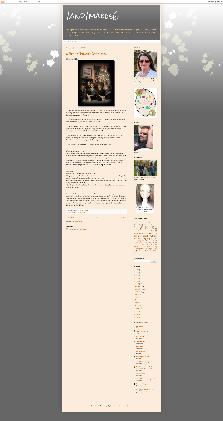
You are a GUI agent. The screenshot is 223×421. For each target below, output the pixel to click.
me (147, 239)
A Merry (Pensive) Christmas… (87, 53)
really (153, 242)
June (136, 297)
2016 (137, 270)
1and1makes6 (92, 15)
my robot (142, 241)
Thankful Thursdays (142, 246)
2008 (137, 317)
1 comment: (85, 210)
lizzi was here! (141, 374)
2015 (137, 273)
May (136, 300)
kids (151, 233)
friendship (151, 228)
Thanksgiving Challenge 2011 (145, 249)
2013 (137, 278)
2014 (137, 275)
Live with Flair (141, 341)
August (137, 294)
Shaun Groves (140, 351)
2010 (137, 311)
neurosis (150, 240)
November (138, 289)
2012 (137, 281)
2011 (137, 284)
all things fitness (140, 223)
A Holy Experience (142, 331)
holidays (136, 233)
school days (152, 244)
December (138, 286)
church (155, 225)
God (135, 231)
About (74, 41)
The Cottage (140, 346)
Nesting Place (140, 336)
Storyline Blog (141, 384)
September (138, 292)
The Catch (139, 326)
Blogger (129, 406)
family (149, 227)
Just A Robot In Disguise (144, 362)
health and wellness (148, 230)
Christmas (74, 212)
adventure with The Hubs (141, 221)
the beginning (140, 250)
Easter (137, 227)
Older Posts (122, 218)
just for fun (144, 233)
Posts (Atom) (78, 221)
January (137, 308)
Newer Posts (70, 218)
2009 (137, 314)
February (138, 305)
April (136, 302)
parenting (146, 242)
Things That (150, 250)
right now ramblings (140, 244)
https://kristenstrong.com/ (145, 379)
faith (143, 227)
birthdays (139, 225)
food (144, 228)
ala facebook (154, 221)
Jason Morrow (114, 406)
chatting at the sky (142, 356)
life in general (81, 212)
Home (66, 41)
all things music (152, 223)
